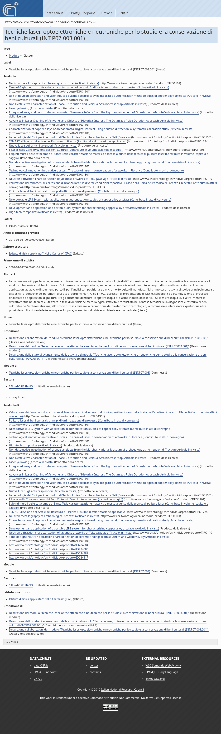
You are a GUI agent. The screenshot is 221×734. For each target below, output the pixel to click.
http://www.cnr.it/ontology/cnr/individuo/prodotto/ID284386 (48, 549)
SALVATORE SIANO (21, 386)
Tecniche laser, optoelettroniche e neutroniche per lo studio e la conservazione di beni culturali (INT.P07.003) (79, 372)
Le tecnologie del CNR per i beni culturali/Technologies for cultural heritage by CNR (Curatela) (70, 137)
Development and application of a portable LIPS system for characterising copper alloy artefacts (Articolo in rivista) (84, 208)
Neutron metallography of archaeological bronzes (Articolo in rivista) (54, 83)
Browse (106, 13)
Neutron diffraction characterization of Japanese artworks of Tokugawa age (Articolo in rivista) (70, 179)
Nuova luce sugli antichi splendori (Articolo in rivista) (43, 145)
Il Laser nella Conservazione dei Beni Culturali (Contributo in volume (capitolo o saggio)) (66, 150)
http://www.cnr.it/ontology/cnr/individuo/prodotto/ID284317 (48, 557)
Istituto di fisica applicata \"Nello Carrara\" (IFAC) (40, 253)
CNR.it (123, 13)
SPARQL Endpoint (82, 13)
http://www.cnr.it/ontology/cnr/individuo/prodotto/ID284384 (48, 545)
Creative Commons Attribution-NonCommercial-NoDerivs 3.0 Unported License (129, 698)
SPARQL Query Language (162, 672)
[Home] (21, 8)
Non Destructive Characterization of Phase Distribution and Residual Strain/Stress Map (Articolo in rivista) (78, 104)
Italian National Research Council (122, 689)
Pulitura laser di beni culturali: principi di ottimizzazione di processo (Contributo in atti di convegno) (74, 191)
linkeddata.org (155, 679)
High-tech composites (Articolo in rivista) (35, 212)
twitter (94, 665)
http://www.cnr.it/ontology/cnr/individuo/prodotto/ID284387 (48, 553)
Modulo (14, 55)
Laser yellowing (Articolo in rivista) (31, 108)
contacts (95, 672)
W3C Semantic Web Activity (163, 665)
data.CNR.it (55, 13)
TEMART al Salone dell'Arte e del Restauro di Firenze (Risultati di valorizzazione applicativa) (67, 141)
